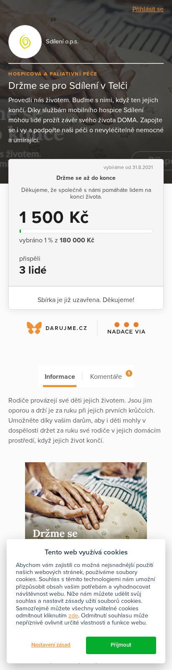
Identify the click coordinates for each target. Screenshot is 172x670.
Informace (60, 377)
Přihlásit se (148, 9)
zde (73, 615)
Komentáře (110, 375)
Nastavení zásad (51, 645)
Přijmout (121, 645)
